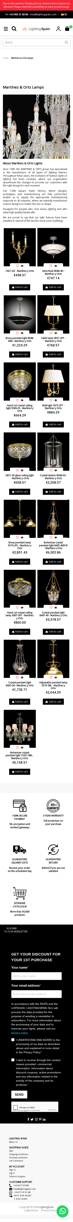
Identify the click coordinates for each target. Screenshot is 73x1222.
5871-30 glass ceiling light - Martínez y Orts (20, 477)
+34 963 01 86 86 (18, 14)
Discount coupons (17, 1176)
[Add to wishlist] (17, 266)
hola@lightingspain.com (24, 1189)
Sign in (12, 1169)
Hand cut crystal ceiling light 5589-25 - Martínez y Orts (19, 408)
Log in (12, 1173)
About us (13, 1142)
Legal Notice (31, 1210)
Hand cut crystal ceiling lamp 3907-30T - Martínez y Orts (20, 615)
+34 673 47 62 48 (21, 1192)
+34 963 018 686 (21, 1185)
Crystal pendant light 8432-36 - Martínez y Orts (19, 684)
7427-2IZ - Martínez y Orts (19, 271)
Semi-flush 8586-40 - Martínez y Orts (53, 272)
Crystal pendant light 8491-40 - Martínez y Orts (53, 614)
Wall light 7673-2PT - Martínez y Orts (53, 407)
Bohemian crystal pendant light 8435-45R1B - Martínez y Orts (53, 545)
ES (65, 14)
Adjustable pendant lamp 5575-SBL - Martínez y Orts (53, 685)
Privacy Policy (48, 1210)
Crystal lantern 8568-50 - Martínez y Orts (53, 477)
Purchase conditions (18, 1157)
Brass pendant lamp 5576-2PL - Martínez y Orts (19, 545)
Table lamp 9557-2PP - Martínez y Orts (53, 339)
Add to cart (21, 287)
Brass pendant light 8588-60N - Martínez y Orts (20, 339)
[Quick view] (22, 266)
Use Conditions (16, 1160)
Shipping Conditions (18, 1154)
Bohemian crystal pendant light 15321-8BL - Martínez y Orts (20, 755)
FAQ (11, 1151)
